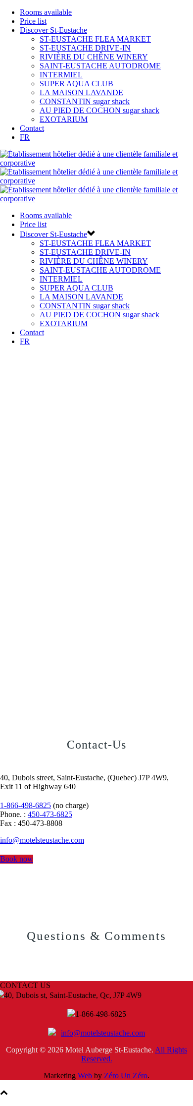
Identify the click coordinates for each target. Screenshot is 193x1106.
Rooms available (46, 12)
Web (85, 1075)
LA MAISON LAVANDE (81, 92)
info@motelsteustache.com (42, 840)
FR (25, 137)
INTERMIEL (61, 74)
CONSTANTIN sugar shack (85, 101)
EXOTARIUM (64, 119)
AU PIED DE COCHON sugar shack (99, 110)
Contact (32, 128)
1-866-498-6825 (25, 805)
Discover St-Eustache (53, 30)
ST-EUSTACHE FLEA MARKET (95, 39)
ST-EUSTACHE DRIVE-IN (85, 48)
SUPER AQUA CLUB (76, 83)
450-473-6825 (50, 814)
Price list (33, 21)
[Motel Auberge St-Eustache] (96, 181)
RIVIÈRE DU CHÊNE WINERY (94, 57)
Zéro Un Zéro (125, 1075)
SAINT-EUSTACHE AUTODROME (100, 65)
